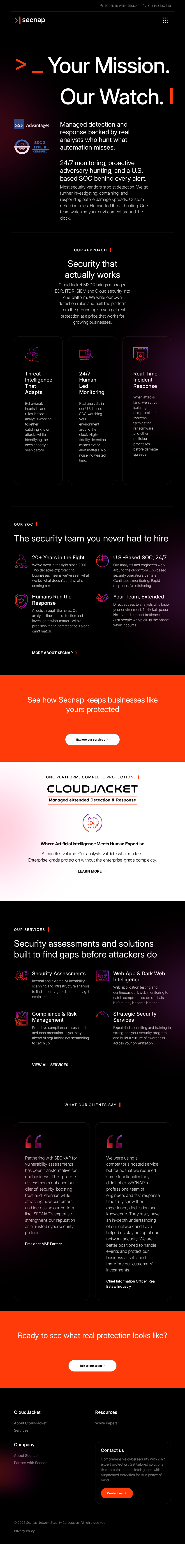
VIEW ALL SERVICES (51, 1064)
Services (21, 1487)
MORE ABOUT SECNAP (53, 652)
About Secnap (26, 1512)
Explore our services (91, 739)
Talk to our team (91, 1423)
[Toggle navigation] (165, 20)
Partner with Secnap (31, 1520)
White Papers (106, 1480)
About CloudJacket (30, 1480)
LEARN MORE (91, 871)
